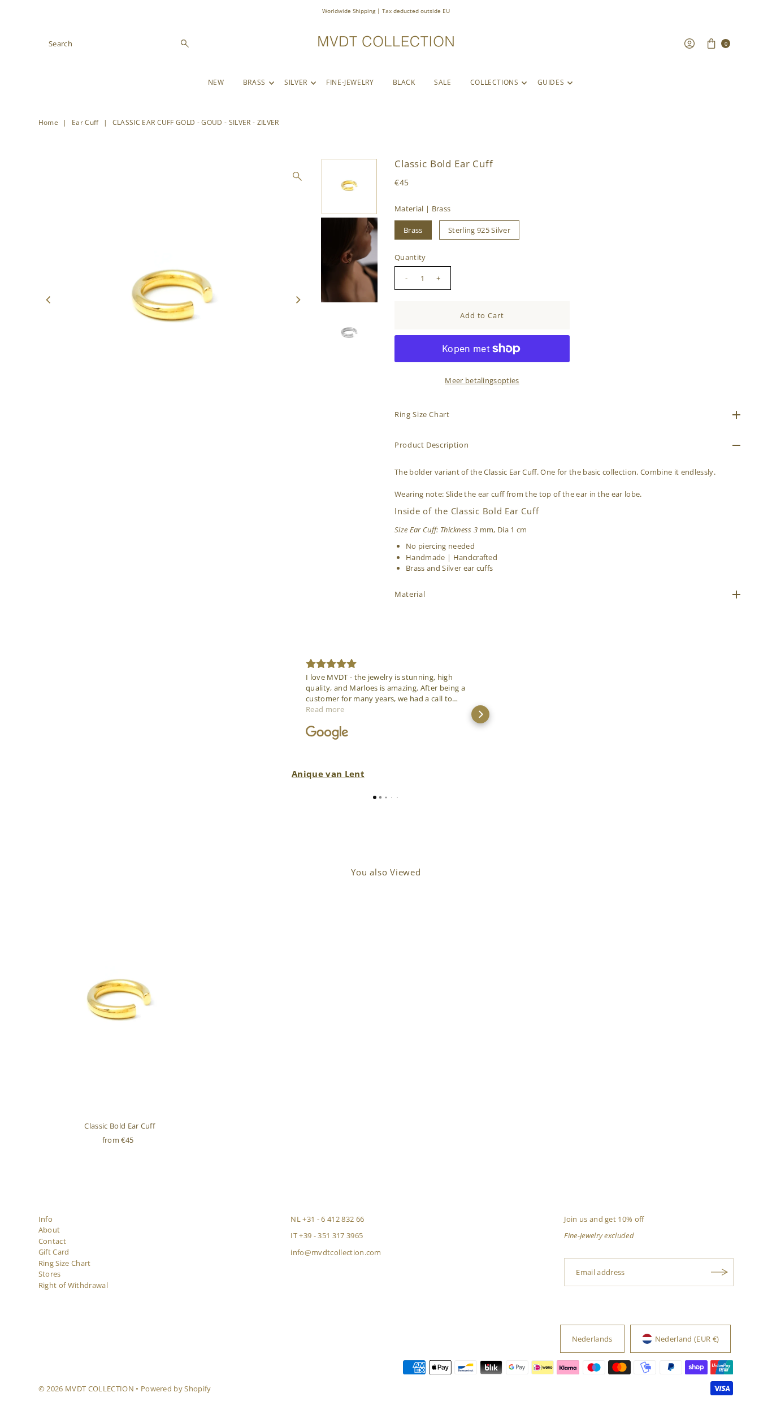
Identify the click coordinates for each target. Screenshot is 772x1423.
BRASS (254, 82)
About (49, 1230)
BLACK (404, 82)
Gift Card (54, 1252)
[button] (292, 714)
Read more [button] (325, 709)
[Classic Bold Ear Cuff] (120, 1003)
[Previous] (49, 300)
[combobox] (119, 43)
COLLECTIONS (494, 82)
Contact (52, 1241)
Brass (413, 230)
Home (48, 122)
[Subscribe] (719, 1272)
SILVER (295, 82)
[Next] (297, 300)
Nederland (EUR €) (687, 1339)
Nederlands (592, 1339)
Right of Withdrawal (73, 1285)
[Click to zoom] (297, 176)
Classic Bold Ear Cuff (119, 1126)
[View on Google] (327, 733)
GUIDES (551, 82)
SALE (442, 82)
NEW (216, 82)
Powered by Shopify (176, 1388)
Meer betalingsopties (482, 380)
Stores (49, 1274)
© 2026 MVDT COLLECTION (86, 1388)
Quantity (410, 257)
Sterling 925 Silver (479, 230)
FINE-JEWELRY (350, 82)
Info (45, 1219)
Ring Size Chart (64, 1263)
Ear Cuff (85, 122)
